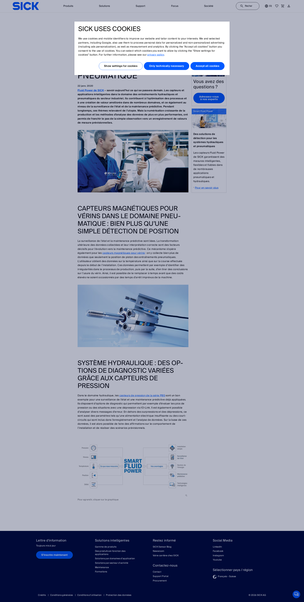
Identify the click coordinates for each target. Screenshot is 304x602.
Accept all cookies (207, 66)
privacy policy (155, 55)
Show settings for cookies (120, 66)
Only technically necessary (166, 66)
